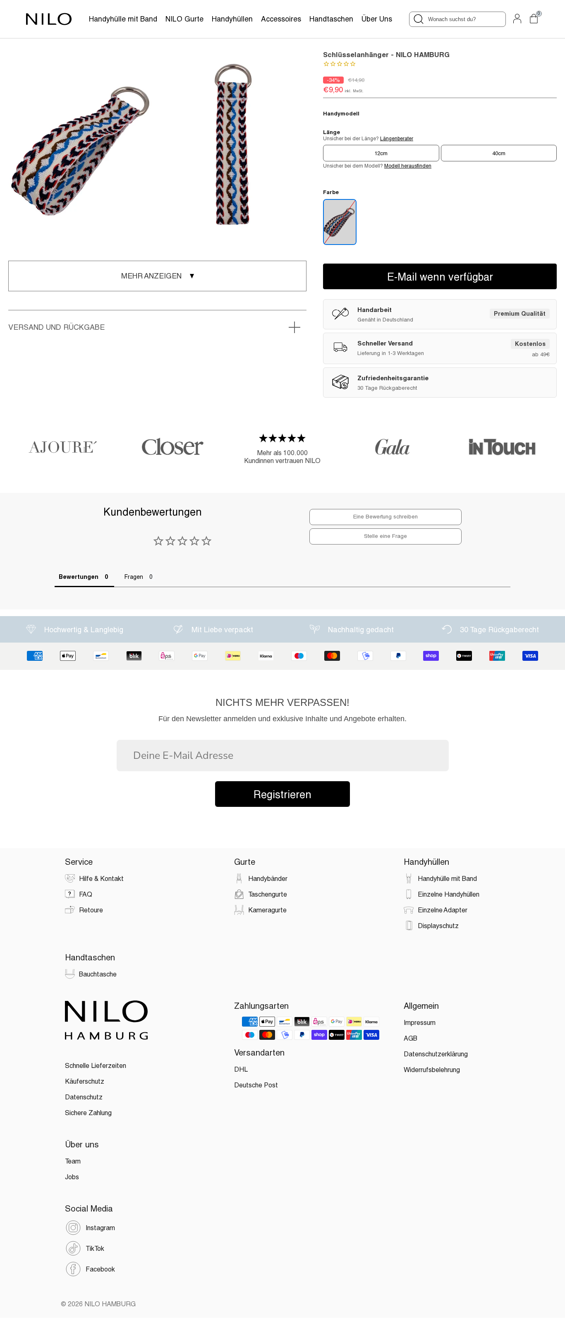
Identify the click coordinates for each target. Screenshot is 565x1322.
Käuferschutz (84, 1081)
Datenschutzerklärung (436, 1054)
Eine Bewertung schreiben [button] (385, 516)
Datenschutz (84, 1097)
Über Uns (377, 18)
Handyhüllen (232, 18)
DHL (241, 1069)
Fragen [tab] (133, 576)
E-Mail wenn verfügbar (440, 276)
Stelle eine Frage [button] (385, 536)
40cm (498, 153)
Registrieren (282, 794)
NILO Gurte (184, 18)
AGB (410, 1038)
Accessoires (281, 18)
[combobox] (457, 19)
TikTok (95, 1248)
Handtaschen (331, 18)
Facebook (100, 1269)
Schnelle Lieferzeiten (95, 1065)
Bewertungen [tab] (78, 576)
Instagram (100, 1227)
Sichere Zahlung (88, 1112)
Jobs (72, 1176)
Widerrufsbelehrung (432, 1069)
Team (73, 1161)
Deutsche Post (256, 1085)
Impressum (420, 1022)
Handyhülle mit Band (123, 18)
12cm (381, 153)
